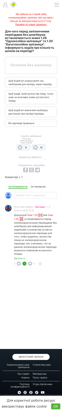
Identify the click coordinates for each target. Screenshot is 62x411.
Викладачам (39, 373)
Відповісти (19, 258)
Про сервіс (23, 373)
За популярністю (18, 186)
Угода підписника (42, 384)
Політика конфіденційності (20, 385)
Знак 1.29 (32, 215)
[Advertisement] (31, 308)
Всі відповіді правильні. (21, 123)
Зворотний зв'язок (31, 356)
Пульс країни (40, 377)
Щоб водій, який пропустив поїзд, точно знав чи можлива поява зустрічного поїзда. (30, 97)
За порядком (38, 186)
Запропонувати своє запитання (18, 365)
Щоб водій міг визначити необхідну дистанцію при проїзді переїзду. (28, 112)
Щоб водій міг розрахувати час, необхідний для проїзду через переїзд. (30, 82)
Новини (25, 377)
